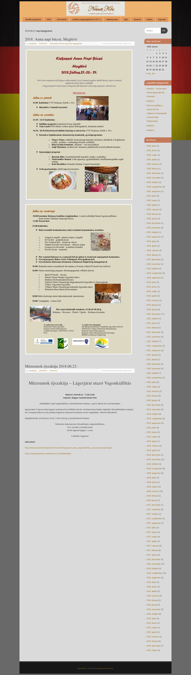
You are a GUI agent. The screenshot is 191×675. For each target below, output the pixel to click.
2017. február (152, 550)
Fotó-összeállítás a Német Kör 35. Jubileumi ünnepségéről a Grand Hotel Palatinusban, (157, 113)
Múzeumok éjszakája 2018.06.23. (51, 366)
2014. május (152, 650)
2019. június (152, 432)
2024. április (152, 246)
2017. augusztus (154, 523)
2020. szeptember (154, 378)
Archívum (53, 371)
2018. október (152, 464)
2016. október (152, 568)
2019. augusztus (154, 423)
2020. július (151, 382)
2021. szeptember (154, 346)
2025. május (152, 200)
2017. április (152, 541)
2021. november (153, 337)
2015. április (152, 632)
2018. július (151, 477)
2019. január (152, 450)
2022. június (152, 323)
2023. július (151, 282)
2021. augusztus (154, 350)
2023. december (153, 259)
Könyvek (137, 19)
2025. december (153, 173)
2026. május (152, 155)
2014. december (153, 646)
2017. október (152, 514)
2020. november (153, 368)
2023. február (152, 305)
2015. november (153, 609)
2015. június (152, 623)
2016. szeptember (154, 573)
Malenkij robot (112, 19)
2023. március (153, 300)
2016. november (153, 564)
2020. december (153, 364)
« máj (148, 73)
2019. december (153, 405)
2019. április (152, 441)
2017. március (153, 546)
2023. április (152, 296)
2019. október (152, 414)
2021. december (153, 332)
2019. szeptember (154, 418)
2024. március (153, 250)
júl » (153, 73)
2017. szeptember (154, 518)
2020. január (152, 400)
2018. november (153, 459)
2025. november (153, 178)
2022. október (152, 318)
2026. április (152, 159)
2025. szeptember (154, 187)
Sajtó (126, 19)
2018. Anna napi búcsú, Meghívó (51, 39)
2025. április (152, 205)
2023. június (152, 287)
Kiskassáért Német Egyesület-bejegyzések (66, 43)
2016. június (152, 587)
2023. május (152, 291)
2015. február (152, 641)
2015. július (151, 618)
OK (163, 30)
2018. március (153, 491)
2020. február (152, 396)
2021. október (152, 341)
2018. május (152, 487)
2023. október (152, 268)
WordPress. (109, 668)
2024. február (152, 255)
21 (154, 66)
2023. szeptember (154, 273)
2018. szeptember (154, 468)
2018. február (152, 496)
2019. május (152, 437)
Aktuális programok (33, 19)
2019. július (151, 428)
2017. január (152, 555)
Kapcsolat (162, 19)
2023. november (153, 264)
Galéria (149, 19)
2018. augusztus (154, 473)
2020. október (152, 373)
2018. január (152, 500)
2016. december (153, 559)
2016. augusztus (154, 577)
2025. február (152, 214)
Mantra (100, 668)
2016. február (152, 600)
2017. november (153, 509)
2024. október (152, 232)
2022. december (153, 314)
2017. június (152, 532)
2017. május (152, 537)
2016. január (152, 605)
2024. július (151, 241)
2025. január (152, 218)
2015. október (152, 614)
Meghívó (150, 101)
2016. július (151, 582)
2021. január (152, 359)
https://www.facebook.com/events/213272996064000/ (48, 453)
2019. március (153, 446)
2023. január (152, 309)
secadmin (33, 43)
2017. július (151, 527)
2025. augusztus (154, 191)
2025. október (152, 182)
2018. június (152, 482)
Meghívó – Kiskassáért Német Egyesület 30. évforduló (156, 93)
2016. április (152, 591)
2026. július (151, 146)
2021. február (152, 355)
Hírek (49, 19)
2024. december (153, 223)
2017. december (153, 505)
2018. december (153, 455)
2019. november (153, 409)
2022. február (152, 328)
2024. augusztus (154, 237)
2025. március (153, 209)
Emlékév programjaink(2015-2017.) (87, 19)
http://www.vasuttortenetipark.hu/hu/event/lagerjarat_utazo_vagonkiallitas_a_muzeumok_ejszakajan (68, 447)
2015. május (152, 627)
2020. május (152, 387)
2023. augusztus (154, 278)
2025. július (151, 196)
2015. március (153, 637)
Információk (62, 19)
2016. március (153, 596)
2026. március (153, 164)
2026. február (152, 168)
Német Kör (82, 668)
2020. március (153, 391)
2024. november (153, 228)
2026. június (152, 150)
